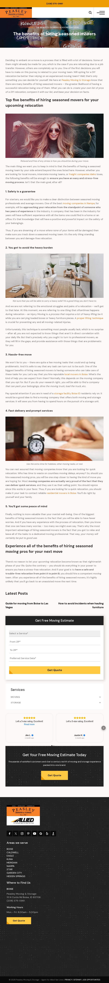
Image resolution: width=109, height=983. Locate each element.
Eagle (10, 855)
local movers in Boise (76, 374)
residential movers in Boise (61, 493)
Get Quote (54, 775)
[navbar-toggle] (100, 13)
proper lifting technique (90, 318)
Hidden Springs (16, 876)
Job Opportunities (91, 980)
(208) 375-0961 (54, 3)
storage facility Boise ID (67, 393)
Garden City (14, 872)
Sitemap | (78, 980)
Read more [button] (29, 724)
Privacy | (69, 980)
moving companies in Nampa (79, 203)
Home (31, 27)
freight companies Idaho (82, 174)
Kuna (10, 859)
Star (9, 869)
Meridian (12, 862)
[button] (5, 728)
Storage (16, 702)
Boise (10, 849)
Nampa (10, 866)
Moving (15, 697)
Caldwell (13, 852)
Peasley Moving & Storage (76, 80)
